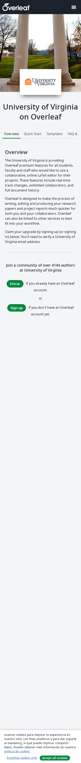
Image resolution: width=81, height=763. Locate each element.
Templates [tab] (55, 134)
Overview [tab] (11, 134)
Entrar (15, 284)
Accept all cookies (55, 758)
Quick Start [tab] (33, 134)
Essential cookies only (22, 758)
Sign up (17, 308)
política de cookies (17, 751)
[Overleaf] (15, 7)
